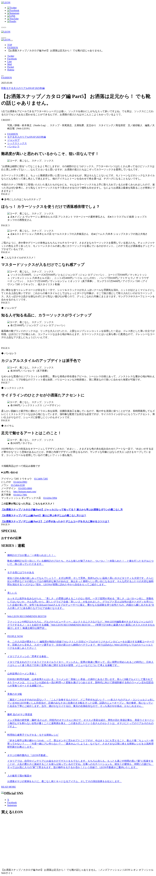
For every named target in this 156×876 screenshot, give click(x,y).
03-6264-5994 (50, 498)
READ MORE (8, 787)
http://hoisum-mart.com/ (24, 491)
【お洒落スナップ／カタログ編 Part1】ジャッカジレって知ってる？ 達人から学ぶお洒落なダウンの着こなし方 (62, 509)
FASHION (12, 47)
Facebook (12, 58)
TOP (9, 45)
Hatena (10, 69)
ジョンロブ (13, 140)
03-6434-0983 (20, 482)
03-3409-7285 (41, 478)
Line (9, 61)
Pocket (10, 67)
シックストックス (17, 143)
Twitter (10, 56)
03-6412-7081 (20, 494)
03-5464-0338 (18, 485)
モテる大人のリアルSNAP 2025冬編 (23, 88)
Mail (9, 64)
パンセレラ (13, 146)
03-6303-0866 (25, 488)
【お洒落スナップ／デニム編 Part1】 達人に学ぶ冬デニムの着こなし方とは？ (43, 515)
